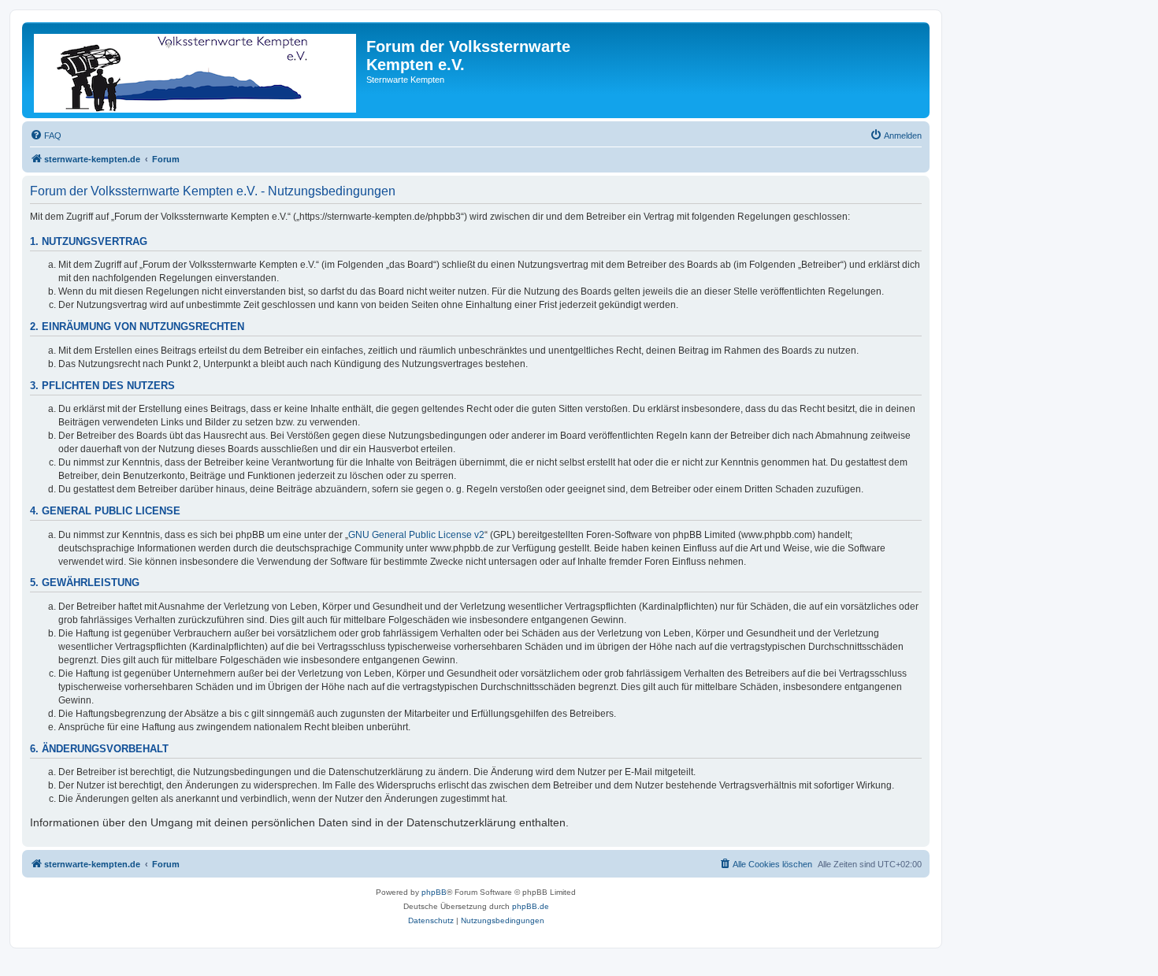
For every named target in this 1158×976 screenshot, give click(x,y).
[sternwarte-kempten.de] (196, 70)
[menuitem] (45, 135)
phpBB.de (530, 906)
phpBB (434, 892)
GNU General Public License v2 (416, 534)
